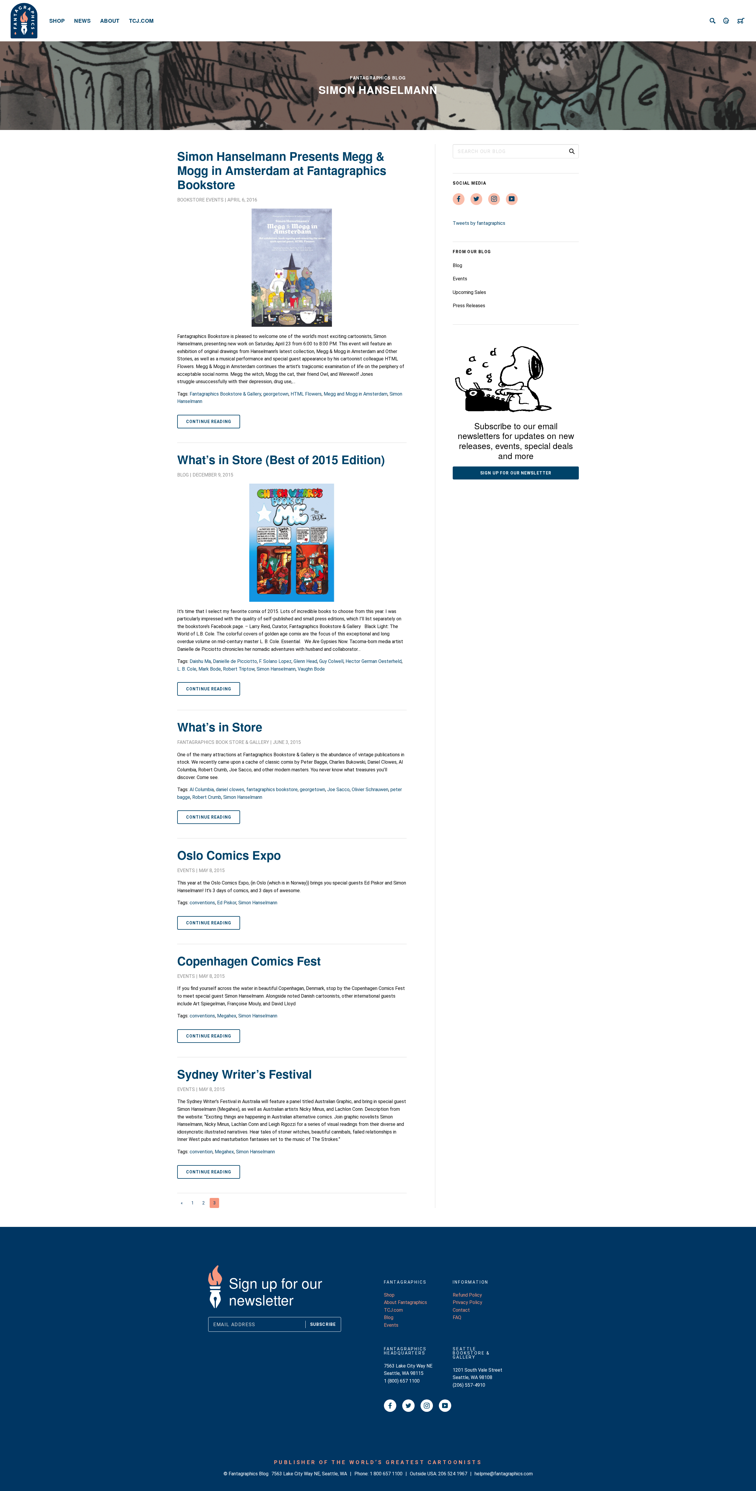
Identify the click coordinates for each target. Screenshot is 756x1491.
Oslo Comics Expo (229, 854)
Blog (183, 475)
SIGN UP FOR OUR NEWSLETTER (515, 473)
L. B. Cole (186, 669)
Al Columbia (202, 789)
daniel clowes (230, 789)
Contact (461, 1310)
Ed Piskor (226, 902)
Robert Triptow (239, 669)
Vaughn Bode (311, 669)
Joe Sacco (338, 789)
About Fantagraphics (405, 1302)
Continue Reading (208, 421)
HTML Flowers (306, 394)
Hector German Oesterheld (374, 661)
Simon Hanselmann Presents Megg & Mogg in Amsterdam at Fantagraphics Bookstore (281, 170)
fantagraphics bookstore (272, 789)
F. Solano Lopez (275, 661)
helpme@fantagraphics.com (504, 1474)
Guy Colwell (331, 661)
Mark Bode (209, 669)
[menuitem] (57, 21)
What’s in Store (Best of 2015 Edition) (281, 459)
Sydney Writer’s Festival (244, 1073)
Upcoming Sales (469, 292)
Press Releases (469, 305)
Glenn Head (305, 661)
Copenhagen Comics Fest (249, 960)
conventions (202, 902)
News (82, 21)
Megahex (226, 1016)
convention (201, 1152)
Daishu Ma (200, 661)
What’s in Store (219, 726)
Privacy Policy (467, 1302)
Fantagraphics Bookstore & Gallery (225, 394)
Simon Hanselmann (276, 669)
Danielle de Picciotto (235, 661)
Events (186, 870)
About (110, 21)
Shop (57, 21)
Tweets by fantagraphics (479, 223)
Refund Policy (467, 1295)
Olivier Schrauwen (370, 789)
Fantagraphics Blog (378, 78)
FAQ (457, 1317)
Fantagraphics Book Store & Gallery (223, 742)
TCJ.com (141, 21)
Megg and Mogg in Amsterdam (355, 394)
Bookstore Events (200, 200)
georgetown (276, 394)
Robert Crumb (206, 797)
